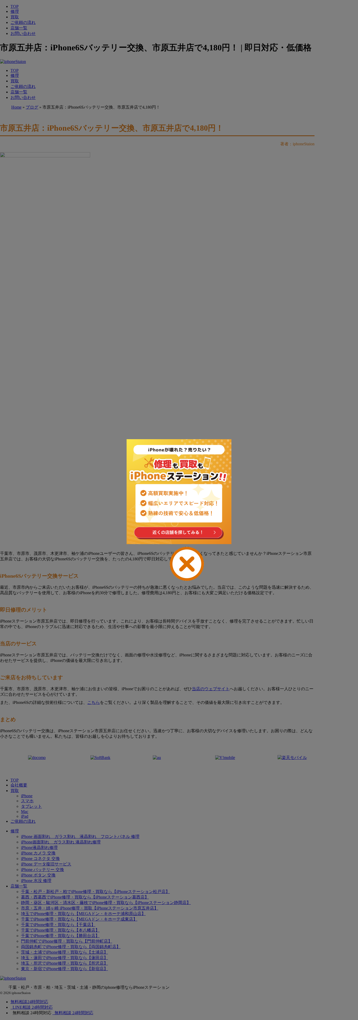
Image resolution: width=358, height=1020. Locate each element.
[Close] (179, 564)
